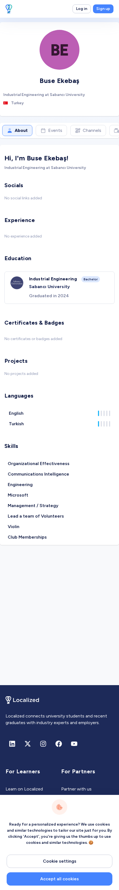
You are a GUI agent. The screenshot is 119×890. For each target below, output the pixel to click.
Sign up (103, 8)
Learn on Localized (24, 789)
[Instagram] (43, 743)
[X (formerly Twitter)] (27, 743)
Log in (81, 8)
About (21, 130)
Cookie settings (59, 861)
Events (55, 130)
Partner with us (76, 789)
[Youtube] (74, 743)
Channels (92, 130)
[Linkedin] (12, 743)
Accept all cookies (59, 878)
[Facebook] (58, 743)
